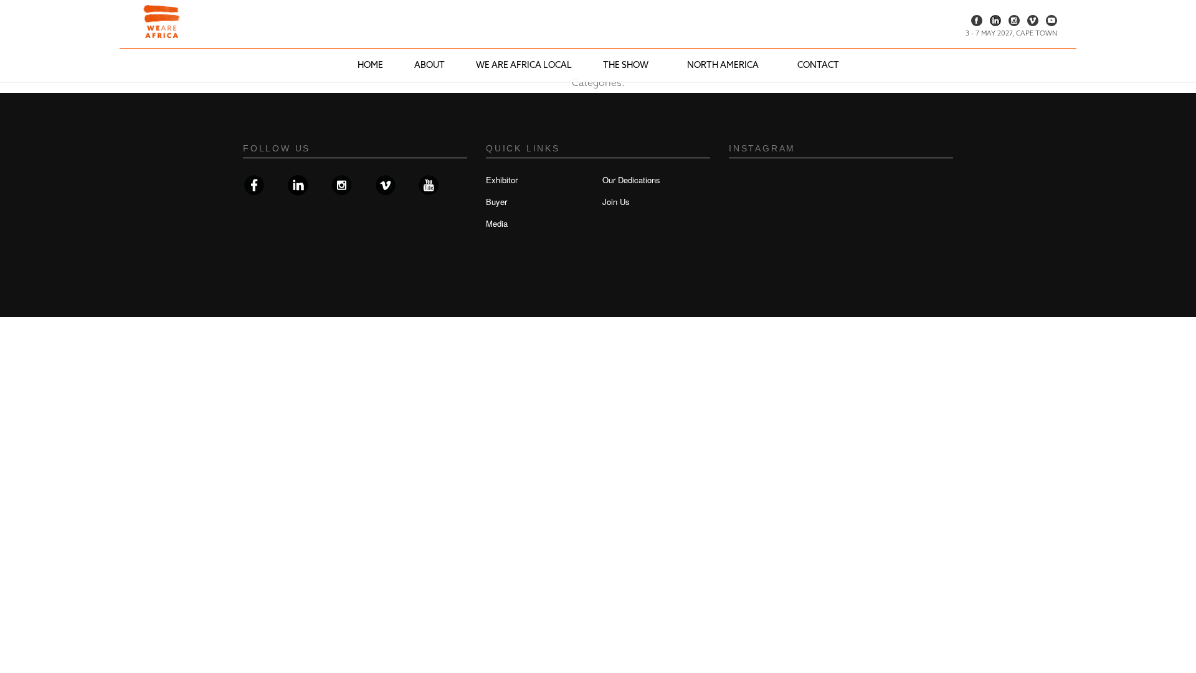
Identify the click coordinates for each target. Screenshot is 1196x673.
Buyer (496, 202)
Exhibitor (502, 180)
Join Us (616, 202)
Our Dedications (631, 180)
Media (497, 223)
